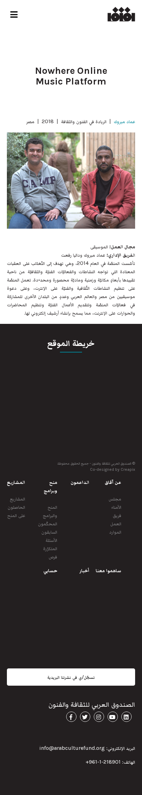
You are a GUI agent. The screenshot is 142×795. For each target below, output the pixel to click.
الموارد (115, 531)
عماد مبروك (124, 121)
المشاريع (17, 498)
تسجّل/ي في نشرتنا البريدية (71, 677)
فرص (53, 556)
